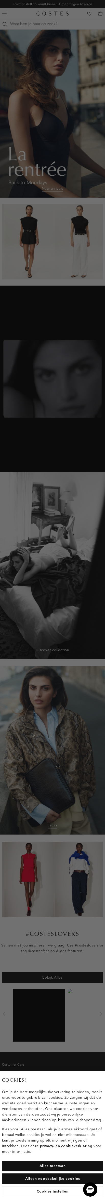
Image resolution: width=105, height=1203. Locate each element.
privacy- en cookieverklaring (66, 1146)
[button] (90, 1189)
